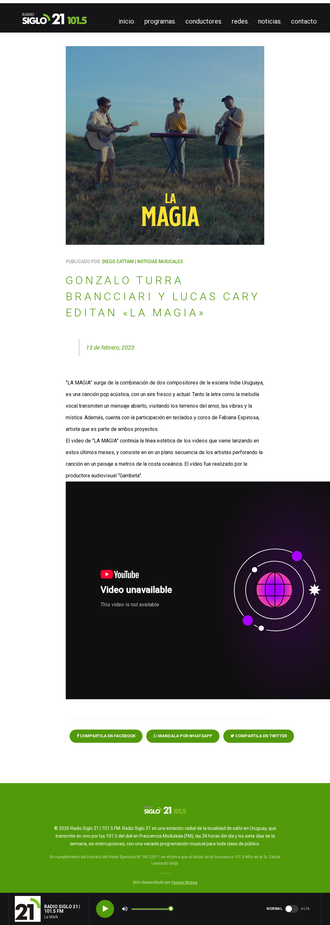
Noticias (269, 21)
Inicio (126, 21)
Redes (240, 21)
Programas (159, 21)
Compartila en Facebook (107, 735)
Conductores (203, 21)
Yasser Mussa (184, 882)
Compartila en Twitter (260, 735)
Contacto (304, 21)
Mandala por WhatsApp (184, 735)
